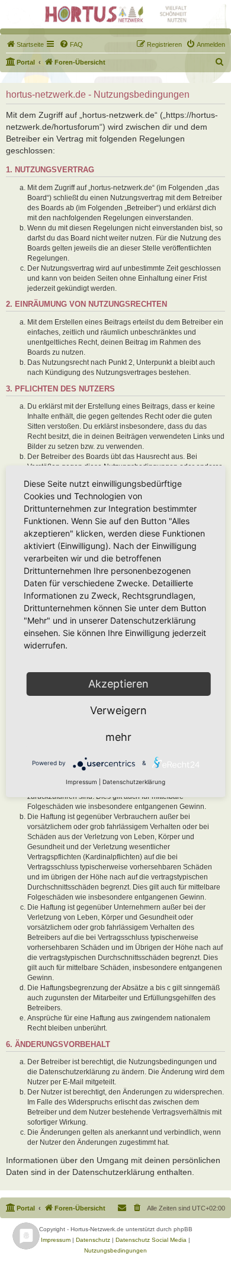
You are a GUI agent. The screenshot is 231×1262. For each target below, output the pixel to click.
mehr (118, 737)
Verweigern (118, 710)
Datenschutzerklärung (133, 781)
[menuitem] (25, 44)
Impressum (81, 781)
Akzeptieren (118, 683)
